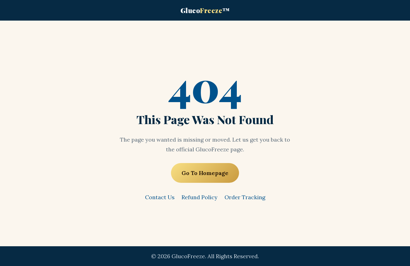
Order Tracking (245, 197)
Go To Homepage (205, 172)
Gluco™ (205, 10)
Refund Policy (200, 197)
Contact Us (160, 197)
